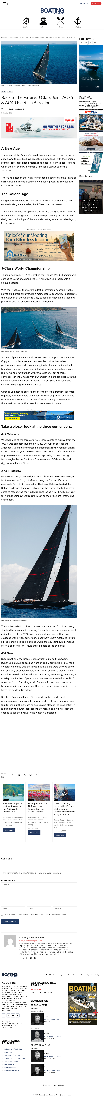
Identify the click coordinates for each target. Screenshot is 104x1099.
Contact (34, 1008)
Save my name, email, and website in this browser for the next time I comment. (37, 915)
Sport (10, 92)
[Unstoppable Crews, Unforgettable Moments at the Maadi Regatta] (39, 792)
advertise (84, 3)
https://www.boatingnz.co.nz (30, 941)
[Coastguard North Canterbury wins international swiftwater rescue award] (91, 197)
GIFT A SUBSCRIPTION (41, 992)
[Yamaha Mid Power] (39, 140)
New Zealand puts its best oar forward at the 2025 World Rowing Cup (13, 807)
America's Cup (12, 37)
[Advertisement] (39, 735)
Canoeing (6, 800)
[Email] (30, 774)
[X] (24, 774)
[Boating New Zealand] (10, 947)
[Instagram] (23, 958)
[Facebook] (12, 774)
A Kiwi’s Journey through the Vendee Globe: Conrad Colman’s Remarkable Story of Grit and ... (64, 809)
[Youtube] (35, 958)
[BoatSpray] (91, 129)
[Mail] (31, 958)
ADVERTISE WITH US (40, 1045)
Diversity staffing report (13, 1070)
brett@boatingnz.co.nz (52, 1056)
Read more (9, 830)
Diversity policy (10, 1067)
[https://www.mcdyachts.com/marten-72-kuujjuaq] (91, 71)
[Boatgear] (91, 172)
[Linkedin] (18, 774)
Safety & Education (91, 200)
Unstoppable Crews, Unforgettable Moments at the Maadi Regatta (38, 807)
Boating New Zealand (16, 109)
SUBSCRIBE (36, 989)
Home (3, 37)
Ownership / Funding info (13, 1055)
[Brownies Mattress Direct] (91, 150)
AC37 (22, 37)
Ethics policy (9, 1064)
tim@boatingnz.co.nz (52, 1070)
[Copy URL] (36, 774)
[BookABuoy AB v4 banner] (39, 415)
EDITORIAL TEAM (39, 1005)
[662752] (39, 260)
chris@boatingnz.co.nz (52, 1036)
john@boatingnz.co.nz (52, 1019)
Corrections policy (11, 1061)
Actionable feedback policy (14, 1058)
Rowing (31, 800)
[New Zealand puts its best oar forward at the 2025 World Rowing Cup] (13, 792)
